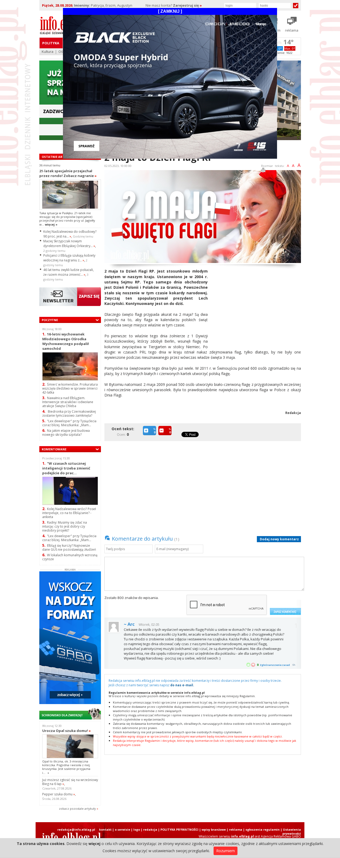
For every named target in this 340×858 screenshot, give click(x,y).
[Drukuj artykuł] (263, 171)
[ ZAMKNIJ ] (170, 11)
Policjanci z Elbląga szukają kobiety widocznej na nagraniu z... (69, 257)
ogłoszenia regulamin (262, 829)
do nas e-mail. (182, 685)
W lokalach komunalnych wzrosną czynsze (69, 557)
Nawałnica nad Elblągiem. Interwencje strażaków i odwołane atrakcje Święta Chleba (67, 402)
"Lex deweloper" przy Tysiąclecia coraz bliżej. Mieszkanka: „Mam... (69, 423)
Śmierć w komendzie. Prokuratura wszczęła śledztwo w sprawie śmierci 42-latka (70, 388)
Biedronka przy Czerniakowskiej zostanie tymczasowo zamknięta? (69, 413)
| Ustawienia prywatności (290, 831)
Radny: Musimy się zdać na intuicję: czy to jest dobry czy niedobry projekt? (64, 526)
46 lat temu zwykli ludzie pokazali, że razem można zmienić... (68, 272)
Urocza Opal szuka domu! (66, 730)
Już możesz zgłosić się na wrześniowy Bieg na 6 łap (70, 782)
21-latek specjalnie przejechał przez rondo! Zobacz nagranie (68, 173)
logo (136, 829)
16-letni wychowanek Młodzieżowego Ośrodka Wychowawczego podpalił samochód (65, 341)
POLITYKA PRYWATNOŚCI (179, 829)
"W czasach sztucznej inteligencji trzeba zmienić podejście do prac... (66, 468)
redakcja (150, 829)
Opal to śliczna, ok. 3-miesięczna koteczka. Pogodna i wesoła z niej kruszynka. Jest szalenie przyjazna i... (66, 767)
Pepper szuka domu (58, 794)
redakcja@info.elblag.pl (76, 829)
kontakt (105, 829)
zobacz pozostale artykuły (77, 808)
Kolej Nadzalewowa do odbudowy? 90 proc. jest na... (69, 234)
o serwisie (122, 829)
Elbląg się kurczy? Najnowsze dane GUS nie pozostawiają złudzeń (69, 547)
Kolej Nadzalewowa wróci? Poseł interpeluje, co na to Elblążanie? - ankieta (69, 513)
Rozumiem (225, 850)
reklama (235, 829)
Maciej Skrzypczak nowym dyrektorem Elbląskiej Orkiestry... (69, 243)
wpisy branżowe (214, 829)
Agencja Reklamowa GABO (281, 836)
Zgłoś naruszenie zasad (275, 665)
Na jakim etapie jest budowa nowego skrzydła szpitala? (66, 432)
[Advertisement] (256, 306)
